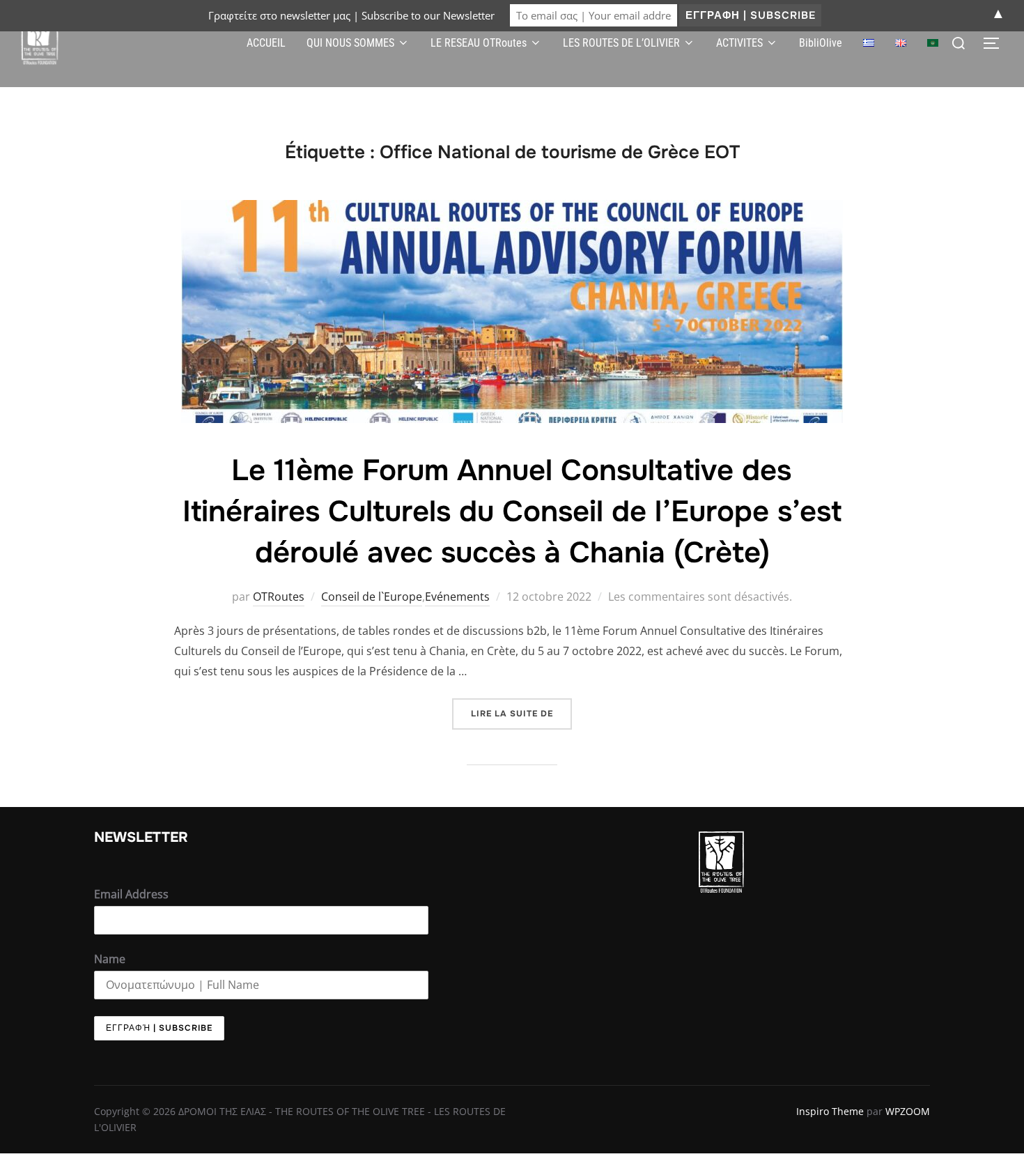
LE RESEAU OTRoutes (478, 42)
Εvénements (457, 596)
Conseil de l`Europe (371, 596)
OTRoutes (278, 596)
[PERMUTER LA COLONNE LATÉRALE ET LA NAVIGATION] (996, 43)
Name (109, 959)
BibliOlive (820, 42)
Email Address (131, 894)
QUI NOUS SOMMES (350, 42)
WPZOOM (907, 1111)
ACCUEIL (266, 42)
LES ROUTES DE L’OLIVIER (621, 42)
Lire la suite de (521, 708)
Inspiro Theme (830, 1111)
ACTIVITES (739, 42)
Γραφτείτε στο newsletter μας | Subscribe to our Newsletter (351, 15)
